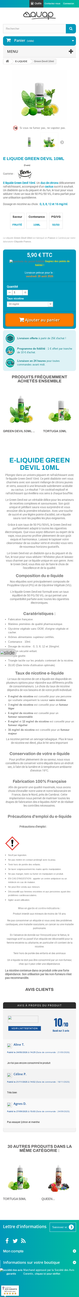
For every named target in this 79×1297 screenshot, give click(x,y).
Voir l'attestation (25, 1028)
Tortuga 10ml (54, 431)
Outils (38, 3)
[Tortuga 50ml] (20, 1177)
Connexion (68, 3)
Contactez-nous (52, 3)
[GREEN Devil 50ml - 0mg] (21, 409)
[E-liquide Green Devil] (29, 141)
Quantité (12, 286)
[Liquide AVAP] (39, 16)
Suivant (62, 142)
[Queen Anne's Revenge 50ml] (59, 1177)
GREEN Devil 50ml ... (19, 431)
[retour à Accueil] (7, 61)
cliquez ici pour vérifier (47, 1273)
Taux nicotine (16, 298)
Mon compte (13, 1251)
